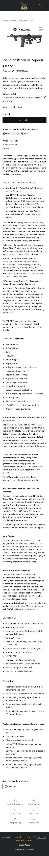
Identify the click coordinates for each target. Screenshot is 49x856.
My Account (33, 804)
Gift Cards (34, 822)
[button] (24, 5)
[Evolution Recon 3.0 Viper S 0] (24, 39)
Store (13, 20)
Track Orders (15, 813)
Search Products (15, 804)
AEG (33, 20)
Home (5, 20)
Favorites (34, 813)
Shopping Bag (15, 822)
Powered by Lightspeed (24, 849)
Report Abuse (24, 845)
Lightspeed (41, 837)
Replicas (23, 20)
